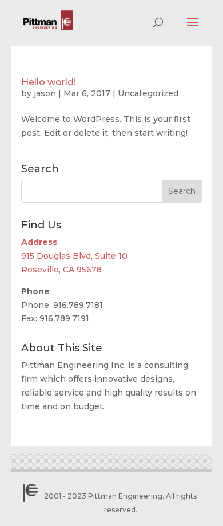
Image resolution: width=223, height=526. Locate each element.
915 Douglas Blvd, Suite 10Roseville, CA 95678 (74, 256)
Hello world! (48, 82)
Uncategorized (148, 93)
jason (45, 93)
